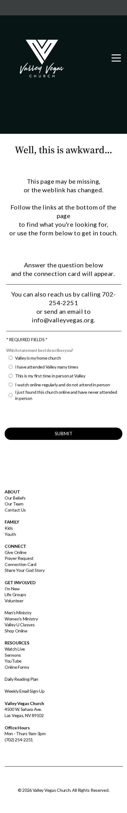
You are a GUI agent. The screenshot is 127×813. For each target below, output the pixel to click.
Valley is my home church (38, 358)
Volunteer (14, 600)
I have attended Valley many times (46, 366)
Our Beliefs (15, 497)
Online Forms (17, 667)
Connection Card (20, 564)
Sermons (13, 655)
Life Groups (15, 594)
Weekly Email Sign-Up (24, 691)
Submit (63, 433)
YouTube (13, 661)
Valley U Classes (20, 624)
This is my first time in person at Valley (50, 375)
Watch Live (15, 649)
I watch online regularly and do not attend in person (62, 384)
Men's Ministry (18, 612)
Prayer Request (19, 558)
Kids (9, 528)
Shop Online (16, 630)
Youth (10, 534)
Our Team (14, 503)
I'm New (12, 588)
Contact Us (15, 509)
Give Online (16, 552)
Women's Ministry (21, 618)
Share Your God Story (24, 570)
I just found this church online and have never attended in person (66, 395)
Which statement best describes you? (39, 350)
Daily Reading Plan (21, 679)
